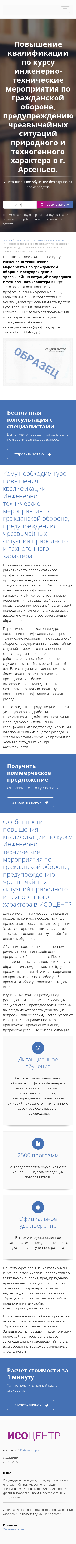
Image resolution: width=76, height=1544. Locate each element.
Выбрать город (30, 1450)
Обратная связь (13, 1529)
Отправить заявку (28, 454)
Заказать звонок (26, 802)
